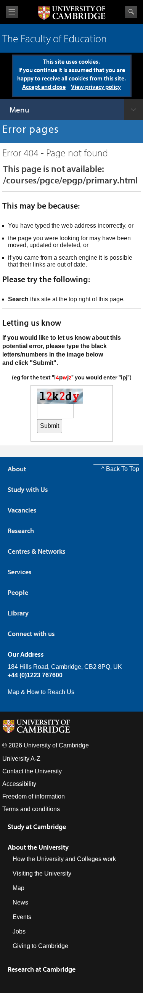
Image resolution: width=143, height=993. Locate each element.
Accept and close (44, 86)
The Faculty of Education (54, 38)
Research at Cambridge (42, 969)
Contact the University (32, 771)
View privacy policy (96, 86)
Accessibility (19, 784)
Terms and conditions (31, 809)
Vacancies (22, 510)
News (20, 902)
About (17, 468)
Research (21, 530)
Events (22, 917)
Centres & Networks (37, 551)
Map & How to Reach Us (41, 692)
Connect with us (31, 633)
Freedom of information (33, 796)
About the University (38, 847)
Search (131, 12)
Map (18, 888)
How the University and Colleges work (64, 859)
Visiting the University (42, 873)
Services (20, 571)
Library (18, 613)
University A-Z (21, 758)
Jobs (19, 931)
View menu (12, 12)
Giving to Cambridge (40, 946)
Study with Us (28, 489)
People (18, 592)
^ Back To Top (120, 469)
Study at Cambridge (37, 826)
